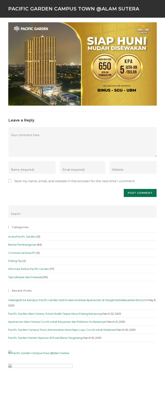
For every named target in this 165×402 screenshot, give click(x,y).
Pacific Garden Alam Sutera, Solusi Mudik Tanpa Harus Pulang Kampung (54, 313)
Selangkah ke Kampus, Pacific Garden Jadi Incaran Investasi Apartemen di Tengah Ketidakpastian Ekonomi (77, 300)
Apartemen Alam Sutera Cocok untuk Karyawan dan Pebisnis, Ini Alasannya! (57, 321)
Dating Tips (15, 260)
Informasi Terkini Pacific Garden (28, 268)
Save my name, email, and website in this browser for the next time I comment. (74, 181)
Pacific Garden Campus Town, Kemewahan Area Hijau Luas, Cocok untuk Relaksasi (62, 329)
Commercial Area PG (22, 252)
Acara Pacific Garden (22, 236)
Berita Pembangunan (22, 244)
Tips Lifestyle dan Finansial (25, 277)
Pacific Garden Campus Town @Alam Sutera (73, 9)
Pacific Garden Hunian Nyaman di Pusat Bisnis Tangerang (45, 337)
